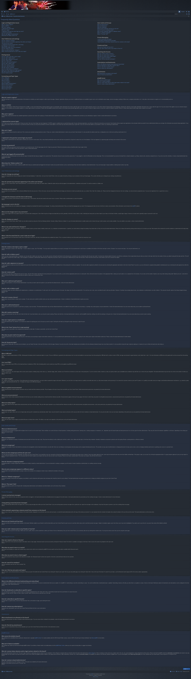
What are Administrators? (102, 24)
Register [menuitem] (189, 12)
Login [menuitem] (187, 12)
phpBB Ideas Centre (60, 645)
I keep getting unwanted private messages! (106, 40)
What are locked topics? (7, 87)
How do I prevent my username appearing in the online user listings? (16, 41)
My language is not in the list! (8, 46)
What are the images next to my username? (11, 47)
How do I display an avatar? (8, 48)
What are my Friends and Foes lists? (105, 47)
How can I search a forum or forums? (105, 53)
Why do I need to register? (7, 24)
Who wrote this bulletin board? (103, 79)
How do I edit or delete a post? (8, 57)
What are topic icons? (6, 88)
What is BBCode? (5, 78)
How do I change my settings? (8, 40)
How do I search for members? (104, 57)
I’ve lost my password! (6, 32)
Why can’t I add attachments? (8, 66)
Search (3, 14)
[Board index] (38, 5)
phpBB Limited (38, 637)
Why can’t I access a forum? (8, 64)
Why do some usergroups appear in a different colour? (109, 31)
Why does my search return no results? (105, 55)
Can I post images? (6, 82)
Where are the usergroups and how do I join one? (107, 28)
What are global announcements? (9, 83)
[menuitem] (179, 11)
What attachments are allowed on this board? (107, 73)
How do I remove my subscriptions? (105, 68)
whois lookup (91, 653)
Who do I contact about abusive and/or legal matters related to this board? (113, 82)
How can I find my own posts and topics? (106, 59)
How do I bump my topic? (7, 72)
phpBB (133, 206)
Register (13, 14)
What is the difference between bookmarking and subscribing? (110, 64)
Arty (92, 675)
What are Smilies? (6, 80)
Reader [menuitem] (183, 11)
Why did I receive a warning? (8, 67)
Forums (7, 11)
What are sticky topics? (7, 86)
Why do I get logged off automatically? (10, 34)
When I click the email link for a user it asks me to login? (14, 51)
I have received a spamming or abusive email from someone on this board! (113, 41)
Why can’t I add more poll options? (9, 62)
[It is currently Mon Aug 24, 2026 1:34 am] (188, 16)
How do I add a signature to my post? (10, 59)
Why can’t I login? (5, 30)
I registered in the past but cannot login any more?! (13, 31)
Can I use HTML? (5, 79)
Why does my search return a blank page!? (106, 56)
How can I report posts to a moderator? (10, 68)
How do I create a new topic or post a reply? (11, 56)
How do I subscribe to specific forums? (105, 66)
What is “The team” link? (102, 34)
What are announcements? (7, 84)
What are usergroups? (102, 27)
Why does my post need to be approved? (10, 71)
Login (8, 14)
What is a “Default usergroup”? (103, 32)
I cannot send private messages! (104, 39)
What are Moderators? (102, 26)
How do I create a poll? (7, 60)
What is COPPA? (5, 26)
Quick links (2, 12)
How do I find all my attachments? (104, 74)
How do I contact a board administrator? (106, 84)
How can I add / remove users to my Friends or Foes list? (109, 48)
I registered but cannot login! (8, 28)
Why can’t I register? (6, 27)
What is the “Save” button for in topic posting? (11, 70)
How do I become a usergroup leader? (105, 30)
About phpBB (94, 637)
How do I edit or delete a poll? (8, 63)
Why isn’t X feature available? (103, 81)
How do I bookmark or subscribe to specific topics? (108, 65)
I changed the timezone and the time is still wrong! (12, 44)
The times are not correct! (7, 43)
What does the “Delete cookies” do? (9, 35)
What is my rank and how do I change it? (10, 50)
